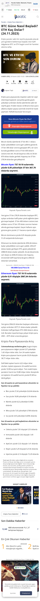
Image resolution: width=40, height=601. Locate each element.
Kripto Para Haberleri (15, 22)
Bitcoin (25, 513)
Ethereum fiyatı (9, 273)
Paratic (3, 22)
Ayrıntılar (13, 593)
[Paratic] (20, 17)
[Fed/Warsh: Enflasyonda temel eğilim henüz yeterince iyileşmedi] (16, 495)
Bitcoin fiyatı (7, 164)
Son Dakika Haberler (13, 520)
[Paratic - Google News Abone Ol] (30, 91)
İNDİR (35, 4)
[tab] (17, 507)
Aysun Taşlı (9, 90)
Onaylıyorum (26, 593)
